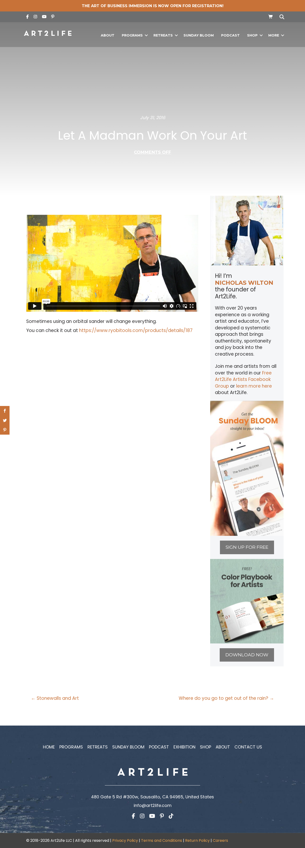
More (273, 35)
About (107, 35)
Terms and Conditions (161, 840)
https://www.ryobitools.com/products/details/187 (136, 330)
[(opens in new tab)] (247, 468)
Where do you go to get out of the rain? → (226, 698)
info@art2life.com (153, 805)
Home (49, 747)
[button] (146, 35)
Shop (252, 35)
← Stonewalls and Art (55, 698)
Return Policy (197, 840)
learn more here (254, 386)
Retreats (163, 35)
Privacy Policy (125, 840)
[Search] (281, 17)
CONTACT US (248, 747)
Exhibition (184, 747)
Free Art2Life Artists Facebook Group (243, 379)
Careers (220, 840)
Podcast (230, 35)
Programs (132, 35)
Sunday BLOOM (198, 35)
